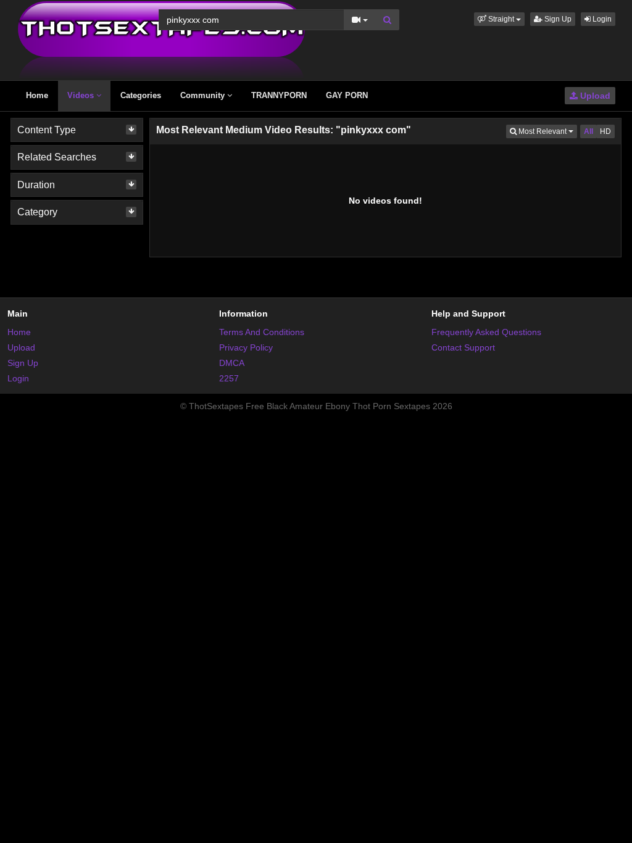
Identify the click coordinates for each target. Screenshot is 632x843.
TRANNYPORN (279, 95)
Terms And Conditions (261, 332)
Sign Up (557, 19)
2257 (229, 378)
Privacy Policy (246, 347)
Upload (594, 96)
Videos (81, 95)
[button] (499, 19)
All (588, 131)
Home (37, 95)
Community (203, 95)
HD (605, 131)
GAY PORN (347, 95)
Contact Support (463, 347)
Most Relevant (547, 131)
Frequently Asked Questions (486, 332)
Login (601, 19)
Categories (140, 95)
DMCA (231, 363)
